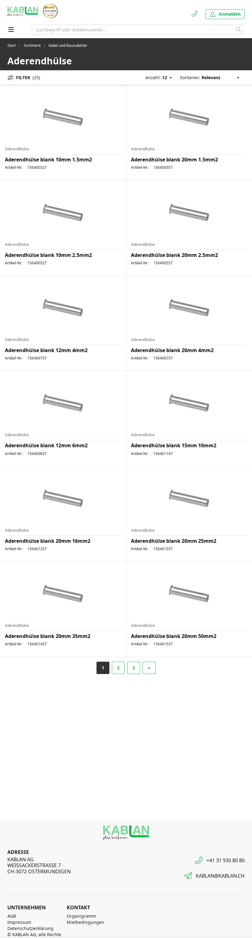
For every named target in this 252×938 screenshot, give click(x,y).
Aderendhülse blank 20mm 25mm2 (173, 541)
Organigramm (81, 916)
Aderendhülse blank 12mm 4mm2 (46, 350)
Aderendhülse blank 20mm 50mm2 (173, 636)
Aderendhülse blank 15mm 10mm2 (173, 445)
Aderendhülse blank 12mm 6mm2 (46, 445)
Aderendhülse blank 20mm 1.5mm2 (174, 159)
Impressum (19, 922)
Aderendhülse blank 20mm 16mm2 (47, 541)
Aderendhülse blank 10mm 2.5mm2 (48, 255)
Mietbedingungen (85, 922)
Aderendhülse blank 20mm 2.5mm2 (174, 255)
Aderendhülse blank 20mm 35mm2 (47, 636)
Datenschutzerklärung (30, 928)
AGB (11, 916)
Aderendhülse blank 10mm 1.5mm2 (48, 159)
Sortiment (32, 45)
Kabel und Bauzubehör (68, 45)
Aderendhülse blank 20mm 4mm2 (172, 350)
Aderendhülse (17, 149)
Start (11, 45)
